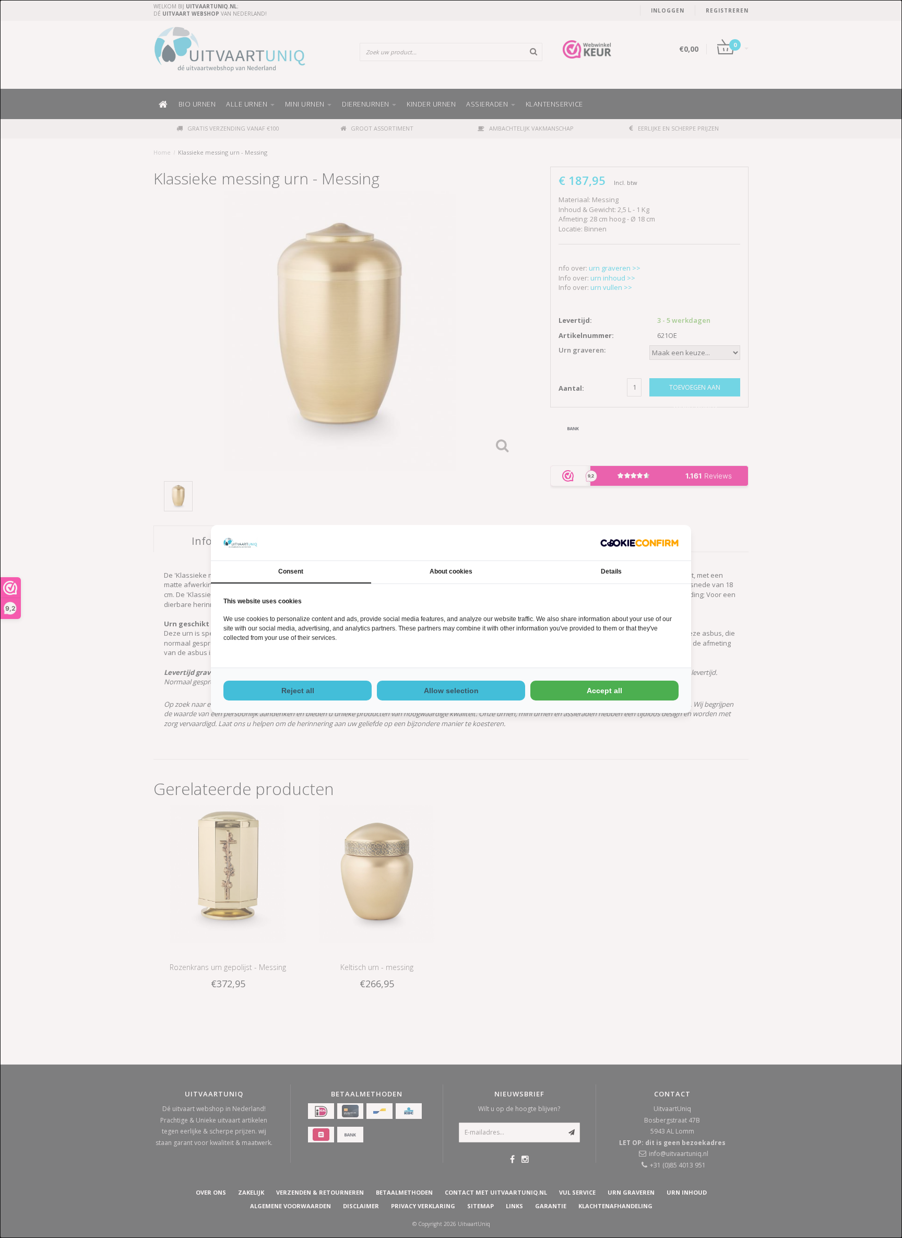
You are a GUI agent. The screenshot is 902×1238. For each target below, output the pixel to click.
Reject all (297, 690)
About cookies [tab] (451, 571)
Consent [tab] (290, 571)
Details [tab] (611, 571)
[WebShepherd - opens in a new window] (639, 543)
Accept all (604, 690)
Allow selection (451, 690)
